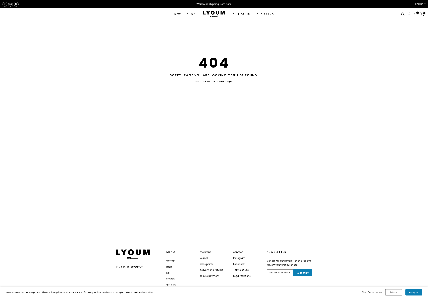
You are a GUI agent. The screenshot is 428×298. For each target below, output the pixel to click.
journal (204, 258)
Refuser (394, 292)
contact (238, 252)
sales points (206, 264)
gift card (171, 284)
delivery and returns (211, 270)
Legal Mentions (242, 276)
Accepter (413, 292)
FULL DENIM (242, 14)
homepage (224, 81)
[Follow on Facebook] (5, 4)
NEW (177, 14)
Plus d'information (372, 292)
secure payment (209, 276)
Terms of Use (241, 270)
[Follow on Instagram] (10, 4)
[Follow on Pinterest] (16, 4)
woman (170, 260)
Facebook (239, 264)
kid (168, 272)
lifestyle (170, 278)
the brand (205, 252)
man (169, 266)
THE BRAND (265, 14)
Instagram (239, 258)
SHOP (191, 14)
